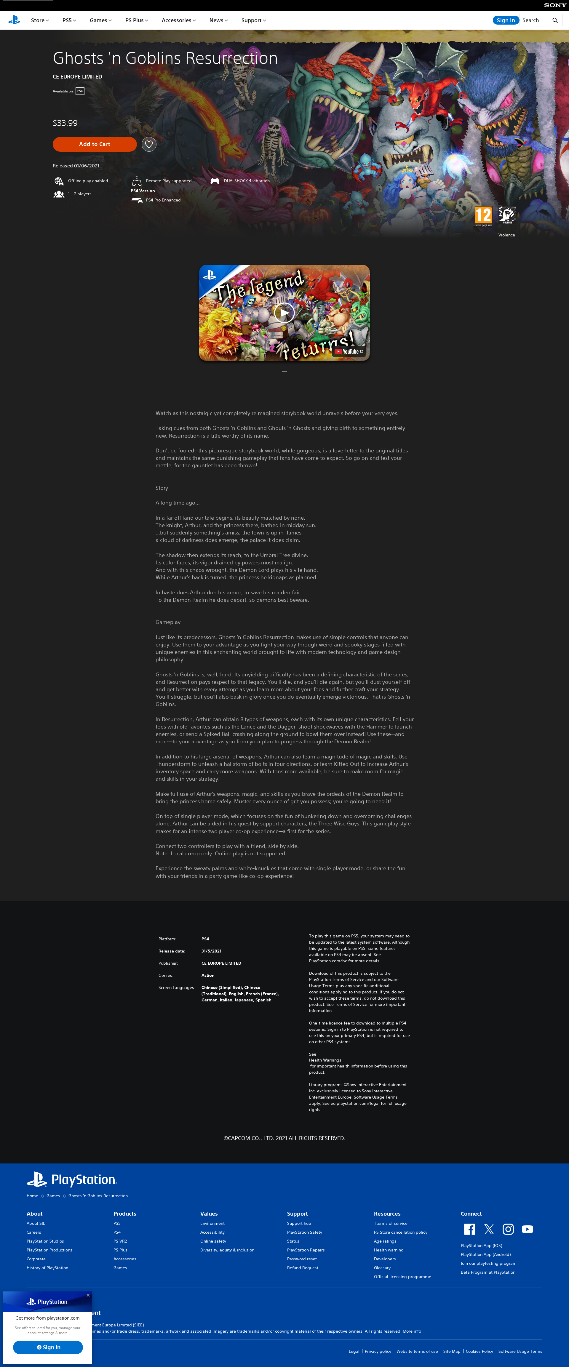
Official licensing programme (402, 1276)
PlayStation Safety (304, 1232)
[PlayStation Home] (14, 20)
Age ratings (385, 1241)
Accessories (176, 20)
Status (293, 1241)
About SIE (36, 1223)
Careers (34, 1232)
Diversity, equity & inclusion (227, 1250)
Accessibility (212, 1232)
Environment (212, 1223)
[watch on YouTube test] (349, 351)
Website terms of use (417, 1351)
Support (252, 20)
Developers (385, 1259)
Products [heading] (125, 1213)
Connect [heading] (471, 1213)
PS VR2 (120, 1241)
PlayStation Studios (45, 1241)
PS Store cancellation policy (400, 1232)
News (216, 20)
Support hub (299, 1223)
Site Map (452, 1351)
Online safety (213, 1241)
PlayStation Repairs (306, 1250)
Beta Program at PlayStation (488, 1272)
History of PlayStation (47, 1267)
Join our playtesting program (489, 1263)
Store (37, 20)
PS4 (117, 1232)
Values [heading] (209, 1213)
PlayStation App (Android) (486, 1254)
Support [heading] (297, 1213)
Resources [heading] (387, 1213)
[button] (284, 313)
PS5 (67, 20)
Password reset (302, 1259)
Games (98, 20)
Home (32, 1195)
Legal (354, 1351)
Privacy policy (378, 1351)
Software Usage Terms (520, 1351)
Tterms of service (390, 1223)
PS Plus (134, 20)
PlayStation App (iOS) (481, 1245)
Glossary (382, 1267)
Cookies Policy (479, 1351)
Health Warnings (325, 1060)
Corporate (36, 1259)
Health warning (389, 1250)
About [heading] (35, 1213)
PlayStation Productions (49, 1250)
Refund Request (302, 1267)
